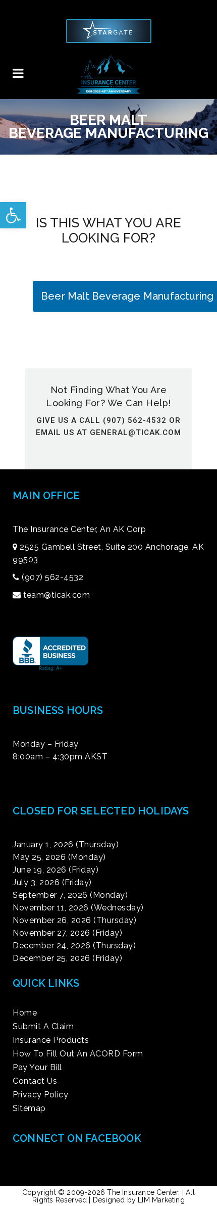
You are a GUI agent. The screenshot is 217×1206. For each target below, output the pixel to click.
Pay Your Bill (37, 1067)
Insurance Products (51, 1040)
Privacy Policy (40, 1094)
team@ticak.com (56, 595)
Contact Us (35, 1081)
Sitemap (29, 1108)
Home (25, 1013)
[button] (13, 215)
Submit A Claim (43, 1026)
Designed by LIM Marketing (139, 1200)
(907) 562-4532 (52, 577)
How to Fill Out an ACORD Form (78, 1053)
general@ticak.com (135, 432)
